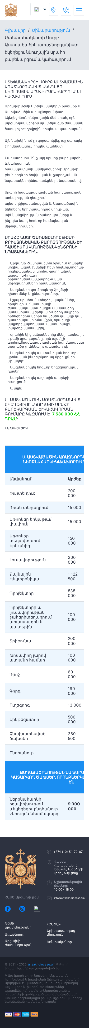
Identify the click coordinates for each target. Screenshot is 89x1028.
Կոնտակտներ (59, 942)
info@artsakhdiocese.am (69, 898)
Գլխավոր (15, 30)
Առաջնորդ (14, 934)
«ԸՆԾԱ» (54, 924)
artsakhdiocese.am (41, 964)
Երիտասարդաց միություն (61, 933)
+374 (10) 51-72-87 (68, 852)
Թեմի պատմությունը (18, 925)
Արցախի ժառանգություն (19, 943)
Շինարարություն (51, 30)
